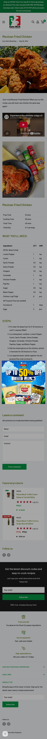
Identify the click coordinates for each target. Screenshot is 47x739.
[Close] (43, 363)
